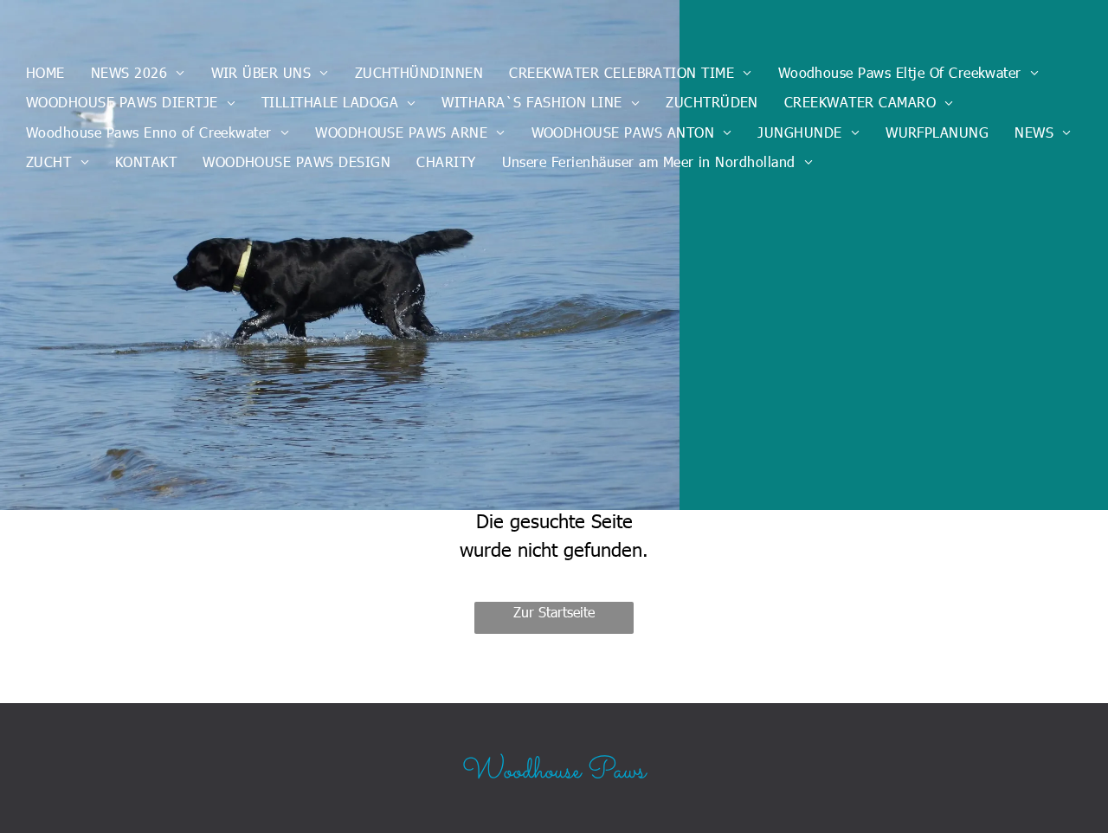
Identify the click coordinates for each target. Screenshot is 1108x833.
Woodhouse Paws (554, 771)
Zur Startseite (554, 612)
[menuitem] (45, 72)
